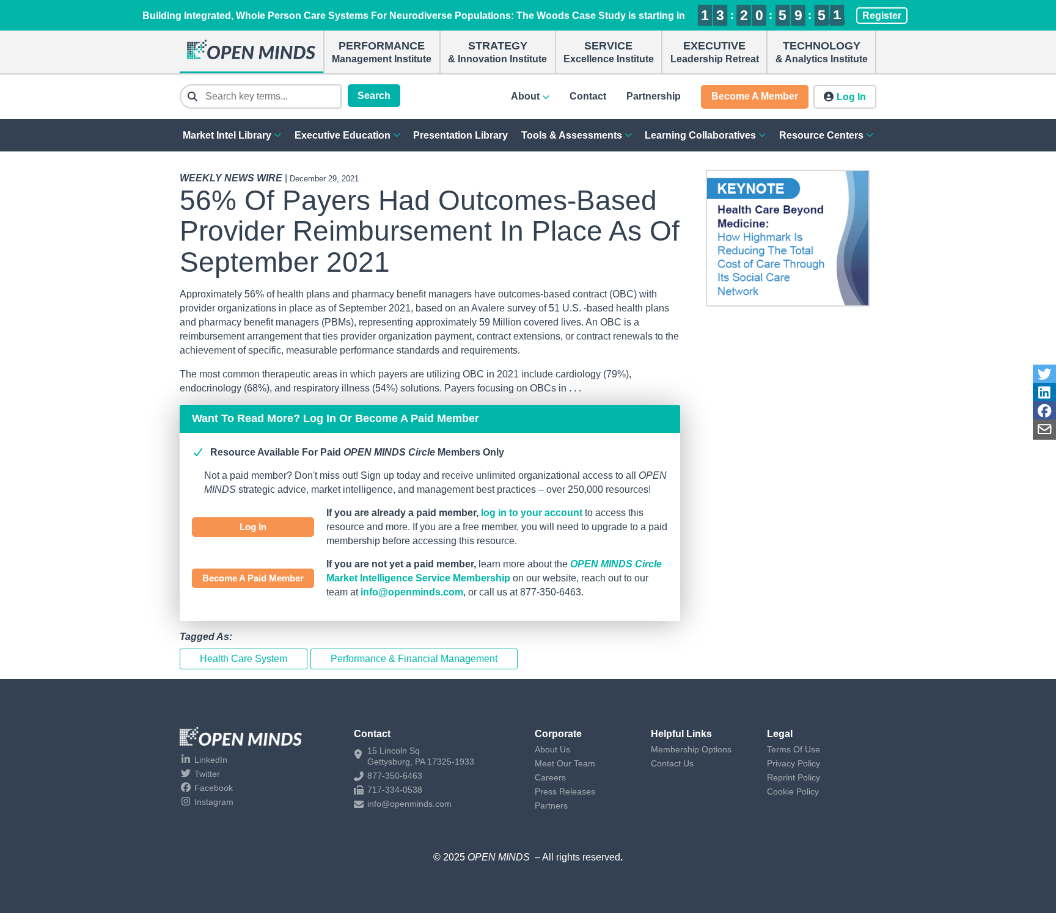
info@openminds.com (412, 592)
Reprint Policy (793, 777)
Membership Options (691, 749)
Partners (551, 805)
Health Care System (243, 658)
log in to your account (531, 512)
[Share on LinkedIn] (1044, 393)
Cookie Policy (793, 791)
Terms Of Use (793, 749)
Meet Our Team (565, 763)
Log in (851, 97)
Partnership (653, 96)
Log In (253, 527)
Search (374, 95)
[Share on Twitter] (1044, 375)
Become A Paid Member (253, 578)
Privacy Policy (793, 763)
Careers (550, 777)
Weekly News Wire (231, 178)
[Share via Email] (1044, 430)
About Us (552, 749)
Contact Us (672, 763)
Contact (588, 96)
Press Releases (565, 791)
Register (881, 15)
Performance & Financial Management (414, 658)
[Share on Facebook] (1044, 411)
